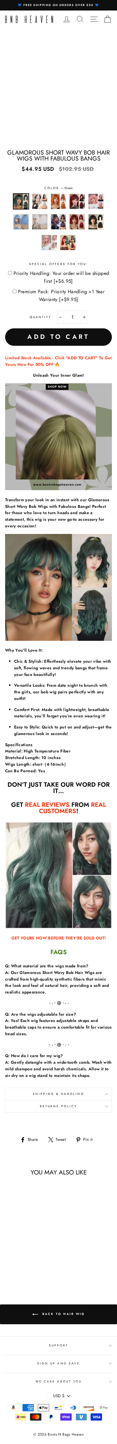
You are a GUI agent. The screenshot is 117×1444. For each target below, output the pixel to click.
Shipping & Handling (58, 1094)
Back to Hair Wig (62, 1314)
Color (58, 188)
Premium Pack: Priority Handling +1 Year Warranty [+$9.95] (61, 295)
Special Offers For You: (58, 264)
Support (58, 1345)
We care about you (58, 1381)
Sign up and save (58, 1363)
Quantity (40, 317)
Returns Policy (58, 1106)
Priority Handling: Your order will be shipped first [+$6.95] (61, 277)
